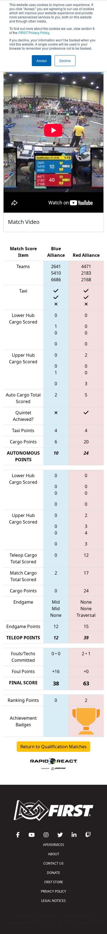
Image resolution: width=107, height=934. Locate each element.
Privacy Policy (33, 32)
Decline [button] (65, 60)
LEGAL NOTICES (53, 900)
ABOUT (53, 854)
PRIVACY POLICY (53, 891)
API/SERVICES (53, 844)
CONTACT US (53, 863)
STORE (53, 882)
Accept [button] (41, 60)
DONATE (53, 872)
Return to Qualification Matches (53, 747)
